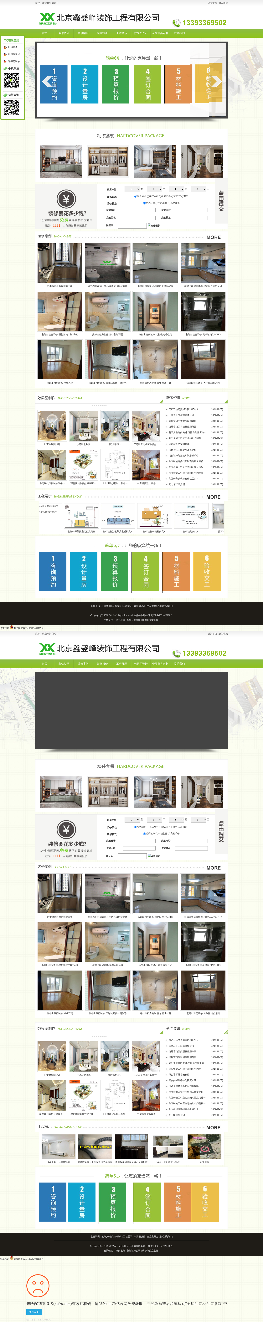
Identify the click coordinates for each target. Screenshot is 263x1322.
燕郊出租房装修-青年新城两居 (107, 334)
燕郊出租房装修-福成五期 (60, 382)
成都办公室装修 (150, 620)
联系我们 (179, 33)
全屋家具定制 (160, 33)
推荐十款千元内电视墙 (153, 531)
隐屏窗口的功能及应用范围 (182, 426)
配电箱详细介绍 (177, 484)
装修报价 (102, 33)
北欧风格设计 (115, 444)
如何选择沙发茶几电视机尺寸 (42, 531)
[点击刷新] (154, 225)
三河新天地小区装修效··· (146, 444)
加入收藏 (223, 3)
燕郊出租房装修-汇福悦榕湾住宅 (155, 334)
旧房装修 (13, 47)
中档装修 (162, 203)
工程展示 (121, 33)
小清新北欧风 (83, 444)
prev (47, 81)
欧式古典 (166, 196)
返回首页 (34, 1312)
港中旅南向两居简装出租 (60, 286)
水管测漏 (204, 1162)
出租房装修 (14, 54)
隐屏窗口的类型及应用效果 (182, 421)
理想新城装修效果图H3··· (83, 483)
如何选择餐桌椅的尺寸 (78, 531)
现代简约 (141, 196)
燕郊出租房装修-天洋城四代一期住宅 (107, 382)
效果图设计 (141, 33)
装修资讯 (64, 33)
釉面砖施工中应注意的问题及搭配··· (187, 467)
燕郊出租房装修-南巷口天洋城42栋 (155, 286)
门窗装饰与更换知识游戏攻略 (184, 455)
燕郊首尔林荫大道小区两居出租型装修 (107, 286)
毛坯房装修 (14, 61)
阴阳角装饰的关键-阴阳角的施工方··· (187, 432)
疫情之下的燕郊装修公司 (181, 415)
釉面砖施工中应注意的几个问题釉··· (187, 473)
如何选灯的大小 (115, 531)
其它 (186, 196)
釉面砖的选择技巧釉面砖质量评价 (186, 461)
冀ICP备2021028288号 (162, 615)
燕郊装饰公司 (134, 620)
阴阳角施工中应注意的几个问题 (185, 438)
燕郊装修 (120, 620)
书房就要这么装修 (146, 483)
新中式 (177, 196)
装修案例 (83, 33)
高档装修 (175, 203)
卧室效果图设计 (52, 444)
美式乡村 (153, 196)
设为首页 (212, 3)
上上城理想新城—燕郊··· (115, 483)
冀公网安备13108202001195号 (29, 628)
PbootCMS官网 (115, 1303)
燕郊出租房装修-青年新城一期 (155, 382)
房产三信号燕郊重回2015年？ (184, 409)
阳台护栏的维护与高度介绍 (182, 449)
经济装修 (150, 203)
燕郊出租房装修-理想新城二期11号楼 (203, 286)
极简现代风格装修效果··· (52, 483)
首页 (44, 33)
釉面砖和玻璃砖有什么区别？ (184, 478)
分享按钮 (4, 628)
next (216, 81)
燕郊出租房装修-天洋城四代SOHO (203, 334)
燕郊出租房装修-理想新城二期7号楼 (60, 334)
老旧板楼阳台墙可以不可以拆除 (131, 1162)
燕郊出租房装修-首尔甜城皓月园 (203, 382)
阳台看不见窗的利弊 (179, 444)
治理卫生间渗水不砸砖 (168, 1162)
